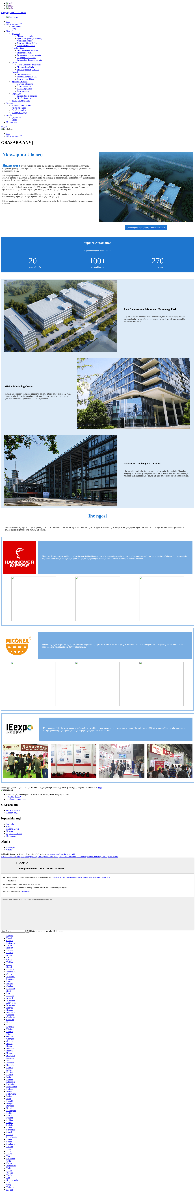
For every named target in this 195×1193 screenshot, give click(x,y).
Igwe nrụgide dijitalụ (25, 79)
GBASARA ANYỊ (14, 24)
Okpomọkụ (16, 93)
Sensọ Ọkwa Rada (45, 857)
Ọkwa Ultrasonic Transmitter (29, 65)
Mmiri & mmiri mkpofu (21, 105)
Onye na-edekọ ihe (25, 84)
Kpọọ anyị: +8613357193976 (13, 12)
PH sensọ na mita (24, 53)
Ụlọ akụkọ (16, 117)
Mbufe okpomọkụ (24, 98)
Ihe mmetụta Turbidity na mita (29, 60)
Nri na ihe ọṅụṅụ (19, 108)
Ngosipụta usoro (24, 86)
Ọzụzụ (14, 120)
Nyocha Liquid (18, 48)
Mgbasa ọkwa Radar (25, 67)
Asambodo (16, 26)
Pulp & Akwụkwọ (19, 110)
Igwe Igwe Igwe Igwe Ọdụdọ (29, 38)
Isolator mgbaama (24, 89)
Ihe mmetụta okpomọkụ (27, 96)
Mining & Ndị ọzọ (19, 112)
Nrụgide (15, 72)
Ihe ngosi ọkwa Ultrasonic (65, 857)
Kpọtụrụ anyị (12, 122)
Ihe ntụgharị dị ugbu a (21, 101)
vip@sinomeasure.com (15, 799)
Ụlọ (8, 21)
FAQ (14, 29)
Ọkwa (14, 62)
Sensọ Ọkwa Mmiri (109, 857)
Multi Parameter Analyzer (27, 50)
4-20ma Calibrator (8, 857)
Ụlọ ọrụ (9, 103)
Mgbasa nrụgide (24, 74)
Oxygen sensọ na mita (26, 57)
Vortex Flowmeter (24, 41)
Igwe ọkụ (16, 33)
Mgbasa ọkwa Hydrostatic (28, 69)
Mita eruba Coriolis (25, 36)
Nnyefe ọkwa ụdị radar (26, 857)
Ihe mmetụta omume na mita (29, 55)
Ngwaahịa (10, 31)
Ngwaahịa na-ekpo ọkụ (56, 854)
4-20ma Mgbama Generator (88, 857)
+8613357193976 (13, 797)
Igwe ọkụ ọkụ (23, 91)
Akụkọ (9, 115)
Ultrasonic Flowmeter (26, 45)
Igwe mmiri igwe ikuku (27, 43)
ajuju (100, 787)
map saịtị (71, 854)
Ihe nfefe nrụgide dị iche (27, 77)
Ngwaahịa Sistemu (19, 81)
